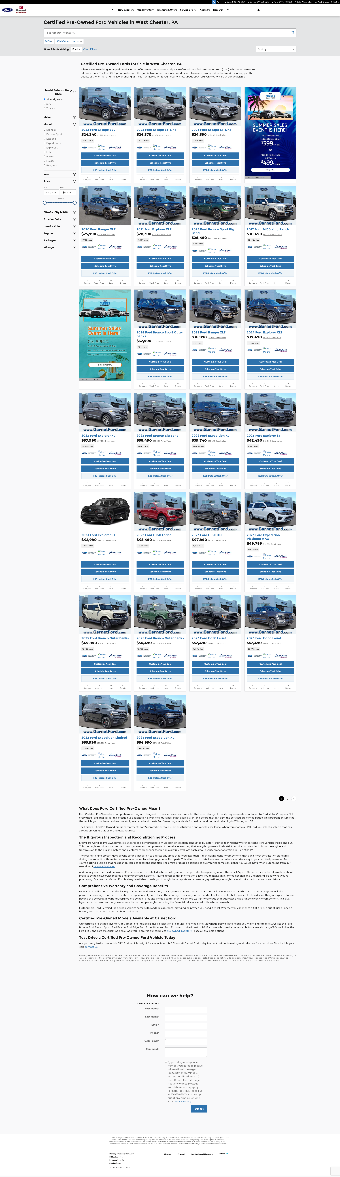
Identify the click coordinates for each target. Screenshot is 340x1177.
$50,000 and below (69, 41)
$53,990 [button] (98, 742)
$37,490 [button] (264, 337)
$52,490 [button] (209, 643)
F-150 (48, 41)
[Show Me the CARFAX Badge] (103, 247)
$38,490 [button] (154, 440)
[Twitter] (218, 2)
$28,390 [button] (154, 234)
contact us (91, 946)
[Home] (7, 10)
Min (45, 187)
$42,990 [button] (98, 539)
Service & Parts (188, 10)
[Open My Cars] (258, 10)
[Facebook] (214, 2)
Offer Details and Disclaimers (257, 177)
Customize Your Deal (105, 155)
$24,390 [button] (209, 134)
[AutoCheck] (115, 147)
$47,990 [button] (209, 539)
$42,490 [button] (264, 440)
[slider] (45, 203)
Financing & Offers (167, 10)
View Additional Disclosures (202, 1154)
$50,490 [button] (154, 643)
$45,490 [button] (154, 539)
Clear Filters (90, 49)
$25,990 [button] (98, 234)
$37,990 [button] (98, 440)
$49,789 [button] (264, 543)
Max (62, 187)
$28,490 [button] (209, 237)
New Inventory (126, 10)
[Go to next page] (293, 798)
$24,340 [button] (98, 134)
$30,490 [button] (264, 234)
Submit (199, 1108)
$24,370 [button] (154, 134)
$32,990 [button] (154, 341)
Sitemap (167, 1154)
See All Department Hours (120, 1168)
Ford (75, 49)
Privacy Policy (183, 1101)
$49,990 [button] (98, 643)
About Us (205, 10)
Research (218, 10)
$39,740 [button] (209, 440)
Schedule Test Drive (105, 163)
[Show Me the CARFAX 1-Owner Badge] (103, 148)
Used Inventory (145, 10)
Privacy (181, 1154)
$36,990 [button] (209, 337)
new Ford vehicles (104, 866)
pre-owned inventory (179, 930)
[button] (105, 140)
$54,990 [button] (154, 742)
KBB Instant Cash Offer (105, 170)
